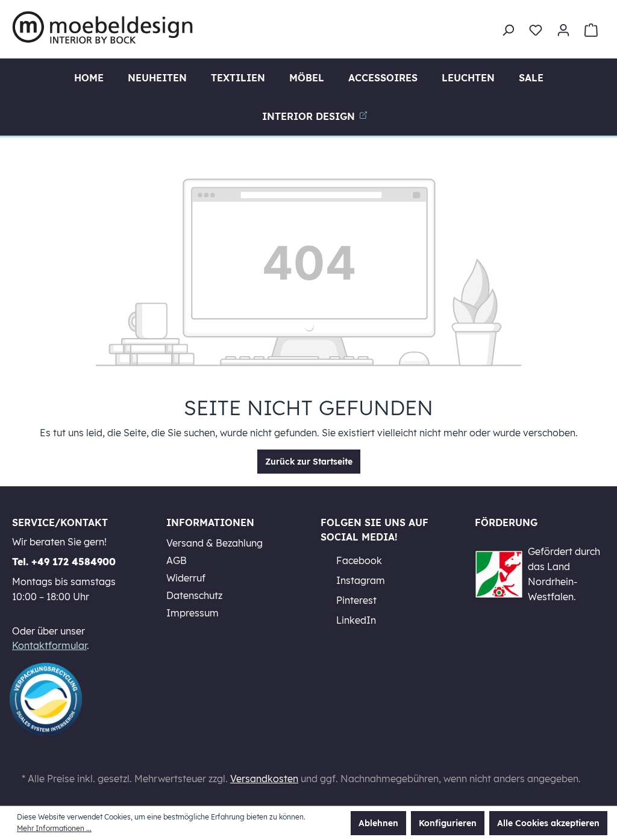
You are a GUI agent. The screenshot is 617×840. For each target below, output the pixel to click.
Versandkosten (264, 779)
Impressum (192, 613)
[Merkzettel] (536, 30)
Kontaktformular (49, 645)
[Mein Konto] (563, 30)
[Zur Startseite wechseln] (102, 27)
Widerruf (185, 578)
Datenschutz (194, 595)
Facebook (358, 560)
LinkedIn (355, 620)
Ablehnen (378, 823)
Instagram (359, 580)
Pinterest (355, 600)
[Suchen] (508, 30)
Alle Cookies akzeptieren (548, 823)
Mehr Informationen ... (54, 828)
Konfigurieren (448, 823)
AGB (176, 560)
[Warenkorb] (591, 30)
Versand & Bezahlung (214, 543)
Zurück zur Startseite (308, 461)
